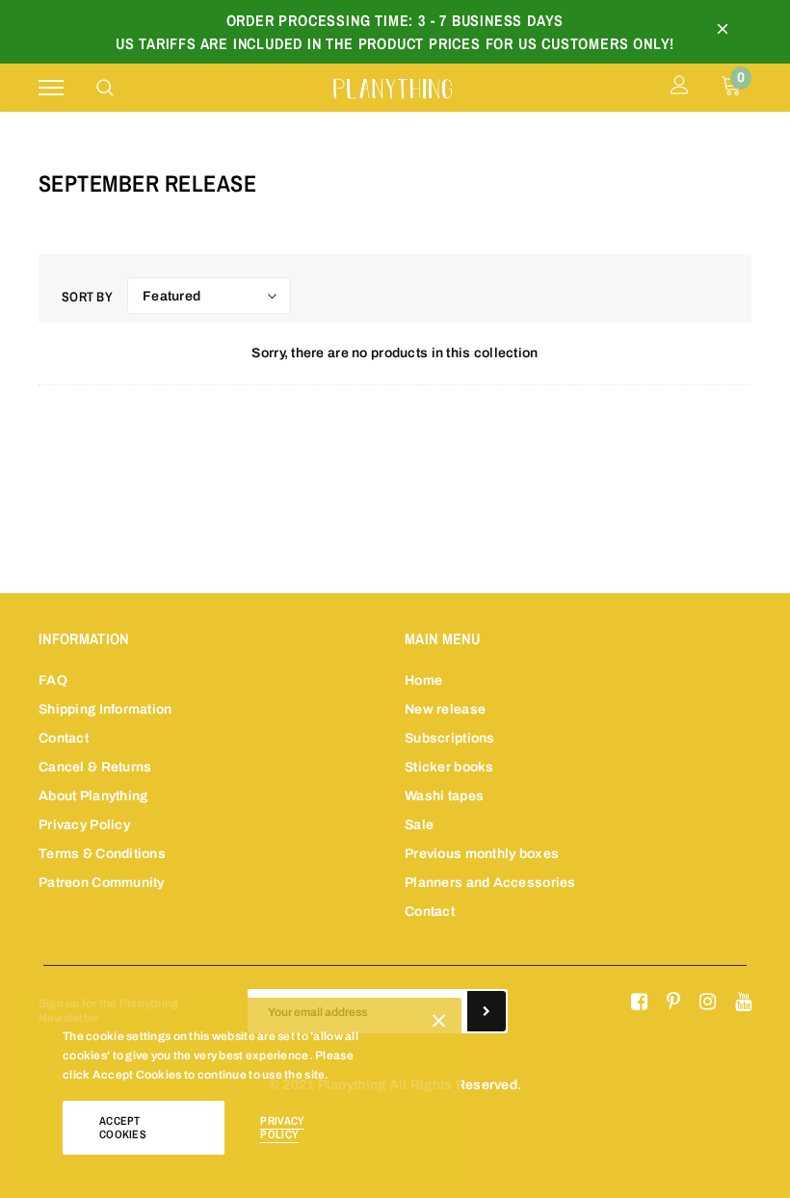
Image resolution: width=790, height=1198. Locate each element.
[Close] (439, 1024)
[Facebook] (639, 1002)
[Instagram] (707, 1002)
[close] (722, 31)
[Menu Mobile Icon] (51, 88)
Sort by (87, 296)
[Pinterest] (673, 1002)
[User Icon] (680, 87)
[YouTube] (743, 1002)
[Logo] (392, 86)
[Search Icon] (105, 87)
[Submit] (486, 1011)
